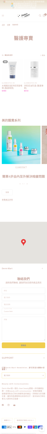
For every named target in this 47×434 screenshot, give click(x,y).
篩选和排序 (9, 55)
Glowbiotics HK (8, 83)
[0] (43, 15)
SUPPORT (7, 357)
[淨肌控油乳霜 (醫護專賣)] (34, 69)
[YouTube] (16, 405)
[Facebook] (4, 405)
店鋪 (8, 25)
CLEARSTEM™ (21, 167)
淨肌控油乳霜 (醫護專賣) (34, 87)
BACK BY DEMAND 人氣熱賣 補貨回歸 (24, 3)
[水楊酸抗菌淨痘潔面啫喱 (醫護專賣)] (12, 69)
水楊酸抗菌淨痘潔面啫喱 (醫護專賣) (12, 87)
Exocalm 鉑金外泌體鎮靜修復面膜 (26, 5)
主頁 (3, 25)
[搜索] (40, 15)
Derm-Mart (7, 268)
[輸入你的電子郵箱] (42, 375)
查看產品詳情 (7, 200)
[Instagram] (10, 405)
